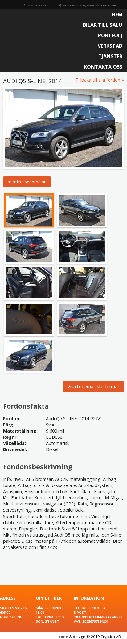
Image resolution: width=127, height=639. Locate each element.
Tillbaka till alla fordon (98, 80)
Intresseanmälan (30, 182)
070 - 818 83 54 (37, 5)
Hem (117, 14)
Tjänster (110, 56)
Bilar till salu (102, 25)
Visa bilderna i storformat (93, 386)
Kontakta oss (103, 66)
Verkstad (110, 45)
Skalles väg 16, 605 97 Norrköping (89, 5)
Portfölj (110, 35)
